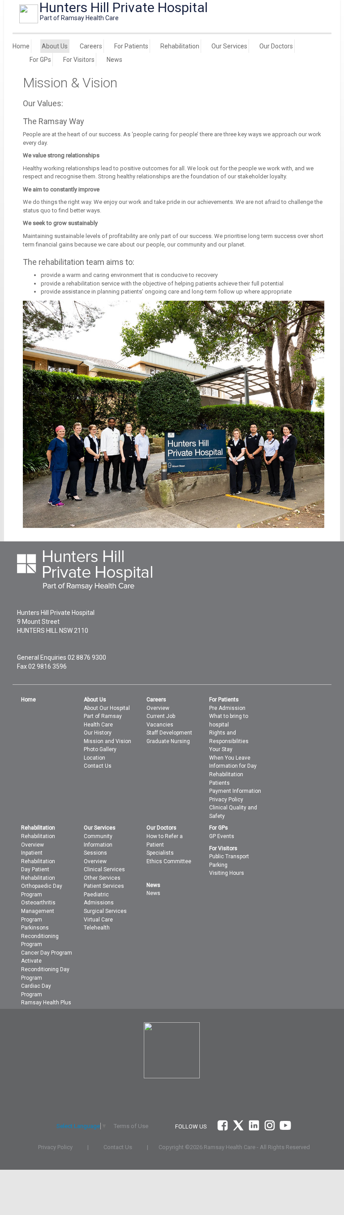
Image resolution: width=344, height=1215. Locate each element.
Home (21, 46)
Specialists (160, 853)
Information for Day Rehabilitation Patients (233, 774)
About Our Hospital (107, 708)
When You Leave (229, 758)
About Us (55, 46)
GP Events (221, 836)
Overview (157, 708)
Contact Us (98, 766)
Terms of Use (131, 1126)
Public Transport (229, 856)
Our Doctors (276, 46)
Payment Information (235, 791)
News (114, 59)
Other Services (102, 878)
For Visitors (79, 59)
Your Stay (220, 749)
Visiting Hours (226, 873)
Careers (91, 46)
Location (94, 758)
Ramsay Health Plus (46, 1002)
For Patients (131, 46)
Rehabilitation (179, 46)
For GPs (40, 59)
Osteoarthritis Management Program (38, 910)
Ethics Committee (168, 861)
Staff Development (169, 733)
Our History (98, 733)
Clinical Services (104, 869)
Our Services (229, 46)
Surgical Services (105, 911)
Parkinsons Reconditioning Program (40, 936)
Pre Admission (227, 708)
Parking (218, 865)
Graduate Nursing (168, 741)
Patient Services (104, 886)
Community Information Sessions (98, 844)
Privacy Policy (226, 799)
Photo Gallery (100, 749)
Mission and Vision (107, 741)
